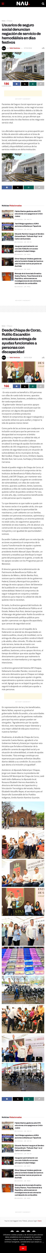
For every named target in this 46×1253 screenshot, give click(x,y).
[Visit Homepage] (23, 3)
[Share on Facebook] (16, 84)
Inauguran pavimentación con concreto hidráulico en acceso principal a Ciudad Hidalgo (26, 248)
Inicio (3, 21)
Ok (23, 1248)
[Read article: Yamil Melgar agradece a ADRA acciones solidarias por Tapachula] (8, 226)
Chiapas (9, 21)
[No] (43, 1242)
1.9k (30, 229)
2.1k (30, 219)
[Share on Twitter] (25, 84)
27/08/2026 (19, 219)
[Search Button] (43, 3)
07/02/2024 (28, 48)
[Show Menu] (3, 3)
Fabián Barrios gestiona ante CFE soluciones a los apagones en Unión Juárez (29, 213)
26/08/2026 (19, 254)
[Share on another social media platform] (40, 84)
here (39, 1221)
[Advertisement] (23, 12)
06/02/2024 (28, 357)
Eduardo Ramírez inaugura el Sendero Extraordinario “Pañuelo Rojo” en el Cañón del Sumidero (29, 236)
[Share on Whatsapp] (33, 84)
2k (29, 254)
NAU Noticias (15, 48)
